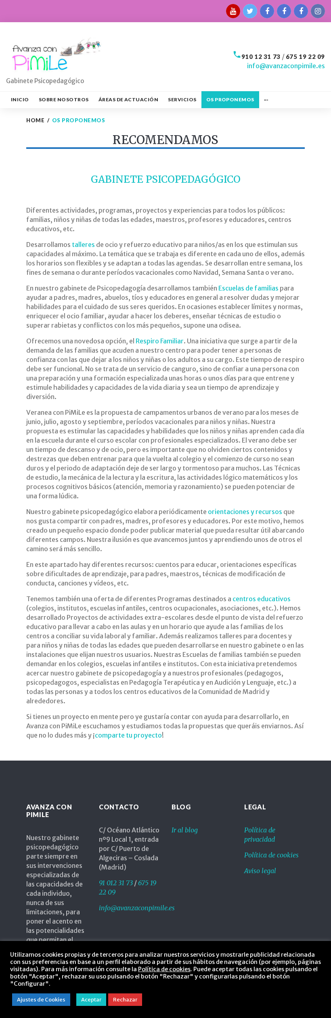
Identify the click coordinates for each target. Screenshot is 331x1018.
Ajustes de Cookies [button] (41, 999)
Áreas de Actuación (128, 99)
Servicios (182, 99)
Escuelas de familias (248, 288)
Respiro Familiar (160, 341)
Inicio (20, 99)
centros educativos (262, 599)
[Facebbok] (267, 11)
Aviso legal (260, 871)
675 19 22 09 (305, 56)
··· (266, 99)
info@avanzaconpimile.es (286, 66)
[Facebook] (284, 11)
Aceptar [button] (91, 999)
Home (35, 120)
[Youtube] (233, 11)
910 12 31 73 (261, 56)
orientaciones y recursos (245, 512)
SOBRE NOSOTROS (64, 99)
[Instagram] (318, 11)
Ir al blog (185, 830)
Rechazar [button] (125, 999)
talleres (83, 244)
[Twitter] (250, 11)
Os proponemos (230, 99)
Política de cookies (271, 855)
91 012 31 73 (116, 883)
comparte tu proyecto (128, 735)
